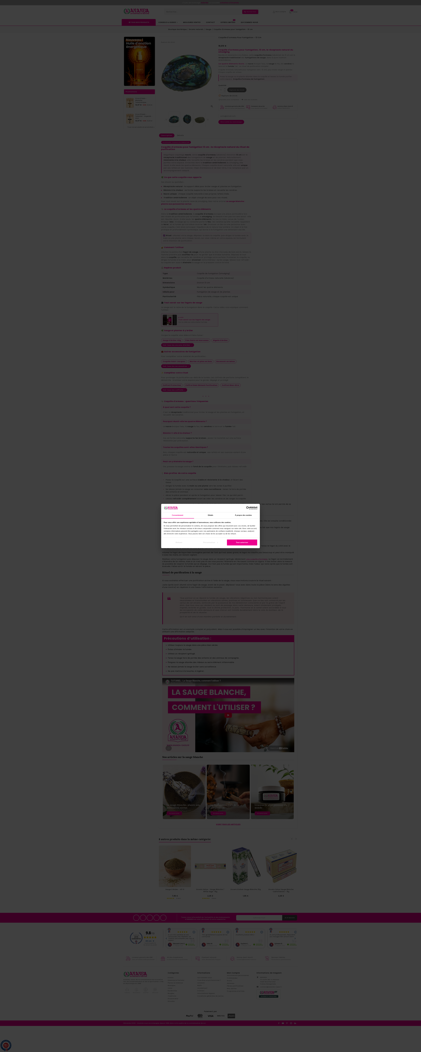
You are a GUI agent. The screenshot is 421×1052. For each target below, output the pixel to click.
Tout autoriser (242, 542)
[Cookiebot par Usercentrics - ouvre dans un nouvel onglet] (247, 508)
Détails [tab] (210, 515)
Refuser (179, 542)
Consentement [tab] (177, 515)
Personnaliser (209, 542)
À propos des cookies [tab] (243, 515)
